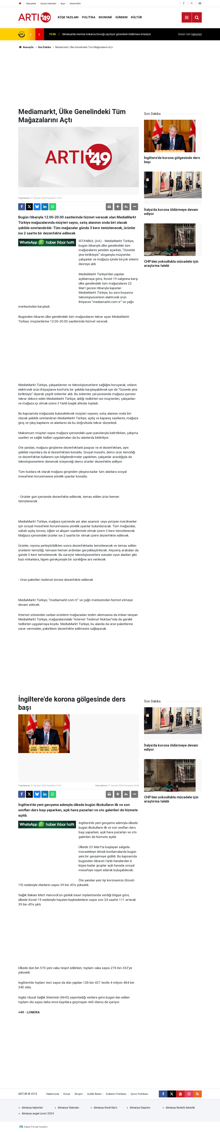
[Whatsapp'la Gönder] (52, 206)
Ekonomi (105, 17)
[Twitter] (29, 206)
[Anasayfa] (20, 3)
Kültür (136, 17)
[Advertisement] (110, 78)
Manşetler (31, 3)
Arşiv (62, 3)
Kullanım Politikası (116, 1094)
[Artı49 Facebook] (183, 3)
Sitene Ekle (75, 3)
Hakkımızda (52, 1094)
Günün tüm (190, 34)
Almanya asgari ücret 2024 (38, 1113)
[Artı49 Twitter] (192, 3)
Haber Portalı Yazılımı (35, 1126)
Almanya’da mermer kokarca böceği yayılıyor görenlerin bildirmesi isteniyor (106, 34)
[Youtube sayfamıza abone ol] (180, 1093)
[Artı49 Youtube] (200, 3)
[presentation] (30, 34)
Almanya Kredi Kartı (105, 1107)
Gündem (121, 17)
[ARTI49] (34, 17)
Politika (88, 17)
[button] (117, 206)
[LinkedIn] (44, 206)
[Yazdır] (109, 206)
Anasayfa (28, 47)
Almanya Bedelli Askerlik (180, 1107)
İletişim (79, 1094)
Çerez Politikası (139, 1094)
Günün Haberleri (48, 3)
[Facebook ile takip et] (163, 1093)
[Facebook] (21, 206)
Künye (66, 1094)
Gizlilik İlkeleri (94, 1094)
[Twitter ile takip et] (171, 1093)
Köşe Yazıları (68, 17)
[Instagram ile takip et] (189, 1093)
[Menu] (187, 17)
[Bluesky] (37, 206)
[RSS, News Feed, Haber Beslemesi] (197, 1093)
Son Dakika (44, 47)
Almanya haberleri (32, 1107)
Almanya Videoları (68, 1107)
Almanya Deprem (140, 1107)
